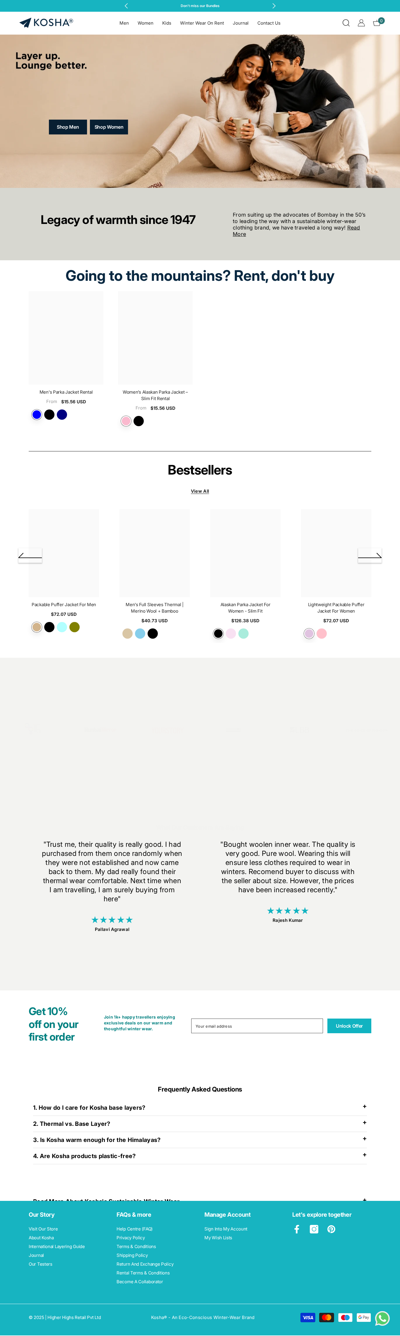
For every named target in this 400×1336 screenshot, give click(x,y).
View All (200, 491)
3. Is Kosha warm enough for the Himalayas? (97, 1139)
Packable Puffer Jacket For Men (64, 604)
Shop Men (68, 127)
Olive (74, 627)
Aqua (62, 627)
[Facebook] (296, 1229)
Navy (62, 414)
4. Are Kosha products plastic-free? (84, 1156)
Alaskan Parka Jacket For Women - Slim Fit (245, 608)
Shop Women (109, 127)
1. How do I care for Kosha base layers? (89, 1107)
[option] (200, 6)
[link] (33, 732)
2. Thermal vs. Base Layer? (71, 1123)
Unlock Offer (349, 1026)
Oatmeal (127, 633)
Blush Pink (231, 633)
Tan (37, 627)
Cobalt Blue (37, 414)
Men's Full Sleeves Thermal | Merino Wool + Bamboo (155, 608)
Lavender (126, 421)
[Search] (346, 22)
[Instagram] (314, 1229)
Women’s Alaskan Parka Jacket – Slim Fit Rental (155, 395)
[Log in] (361, 22)
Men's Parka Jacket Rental (66, 392)
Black (49, 414)
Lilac (309, 633)
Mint (243, 633)
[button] (30, 555)
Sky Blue (140, 633)
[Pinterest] (331, 1229)
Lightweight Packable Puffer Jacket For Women (336, 608)
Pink (322, 633)
